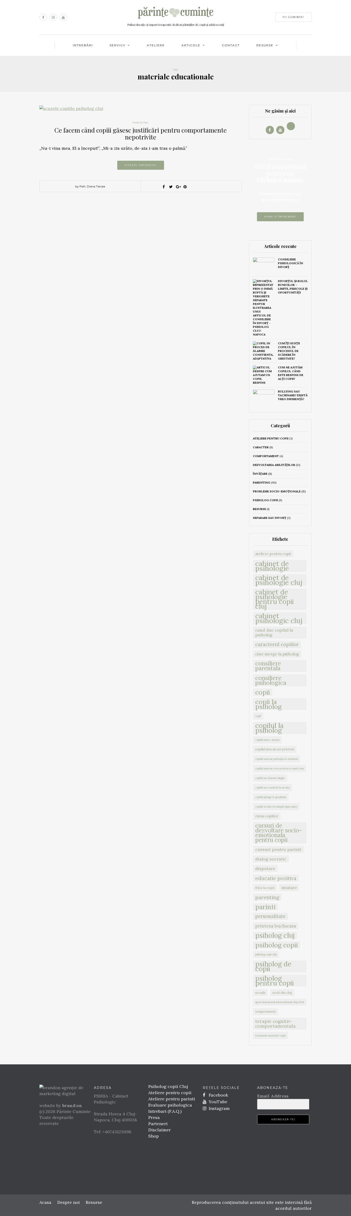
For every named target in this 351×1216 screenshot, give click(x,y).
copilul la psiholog (269, 728)
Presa (154, 1117)
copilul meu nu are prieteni (274, 749)
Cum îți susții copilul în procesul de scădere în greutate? (289, 350)
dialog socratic (271, 859)
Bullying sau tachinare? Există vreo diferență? (293, 395)
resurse (259, 509)
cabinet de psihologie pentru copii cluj (274, 599)
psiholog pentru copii (274, 981)
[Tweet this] (171, 187)
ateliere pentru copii (270, 438)
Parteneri (158, 1123)
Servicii (117, 45)
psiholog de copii (273, 966)
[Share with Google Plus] (178, 187)
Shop (153, 1136)
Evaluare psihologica (170, 1105)
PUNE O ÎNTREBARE (280, 216)
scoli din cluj (282, 992)
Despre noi (68, 1202)
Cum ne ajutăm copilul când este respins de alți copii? (290, 373)
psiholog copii (265, 500)
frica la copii (264, 888)
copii (262, 692)
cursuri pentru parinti (278, 849)
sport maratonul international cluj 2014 (279, 1002)
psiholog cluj (275, 935)
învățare (260, 473)
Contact (231, 45)
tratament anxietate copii (270, 1035)
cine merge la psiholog (277, 654)
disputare (265, 868)
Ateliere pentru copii (169, 1092)
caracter (261, 447)
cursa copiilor (266, 816)
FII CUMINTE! (293, 17)
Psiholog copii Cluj (168, 1086)
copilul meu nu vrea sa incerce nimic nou (279, 768)
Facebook (217, 1095)
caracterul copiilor (277, 644)
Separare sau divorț (269, 518)
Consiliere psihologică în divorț (290, 263)
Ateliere (156, 45)
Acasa (45, 1202)
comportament (266, 456)
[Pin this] (185, 187)
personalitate (270, 916)
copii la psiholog (268, 704)
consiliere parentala (268, 666)
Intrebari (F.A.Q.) (164, 1111)
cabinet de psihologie (272, 566)
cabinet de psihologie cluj (278, 580)
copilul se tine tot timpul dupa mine (276, 806)
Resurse (264, 45)
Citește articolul (141, 165)
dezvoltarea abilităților (274, 465)
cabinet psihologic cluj (278, 618)
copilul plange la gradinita (270, 797)
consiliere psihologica (270, 680)
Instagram (218, 1108)
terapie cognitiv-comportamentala (275, 1023)
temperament (265, 1012)
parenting (140, 122)
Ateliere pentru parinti (171, 1099)
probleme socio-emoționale (277, 491)
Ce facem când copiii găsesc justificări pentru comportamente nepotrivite (140, 133)
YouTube (217, 1101)
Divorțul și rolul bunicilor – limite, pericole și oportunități (293, 286)
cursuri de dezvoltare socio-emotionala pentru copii (278, 833)
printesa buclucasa (275, 926)
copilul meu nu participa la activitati (276, 759)
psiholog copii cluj (266, 954)
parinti (265, 906)
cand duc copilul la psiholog (274, 633)
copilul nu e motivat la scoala (272, 787)
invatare (289, 887)
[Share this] (163, 187)
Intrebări (83, 45)
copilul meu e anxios (267, 740)
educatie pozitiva (275, 878)
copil (258, 716)
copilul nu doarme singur (270, 778)
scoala (260, 992)
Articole (190, 45)
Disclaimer (159, 1130)
